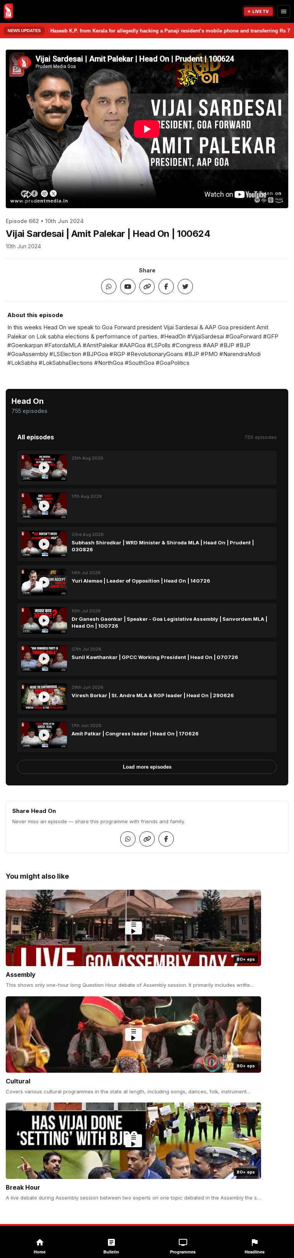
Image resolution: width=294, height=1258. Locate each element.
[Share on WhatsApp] (108, 286)
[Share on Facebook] (166, 286)
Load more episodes (147, 767)
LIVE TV (260, 11)
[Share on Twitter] (185, 286)
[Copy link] (147, 286)
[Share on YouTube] (128, 286)
